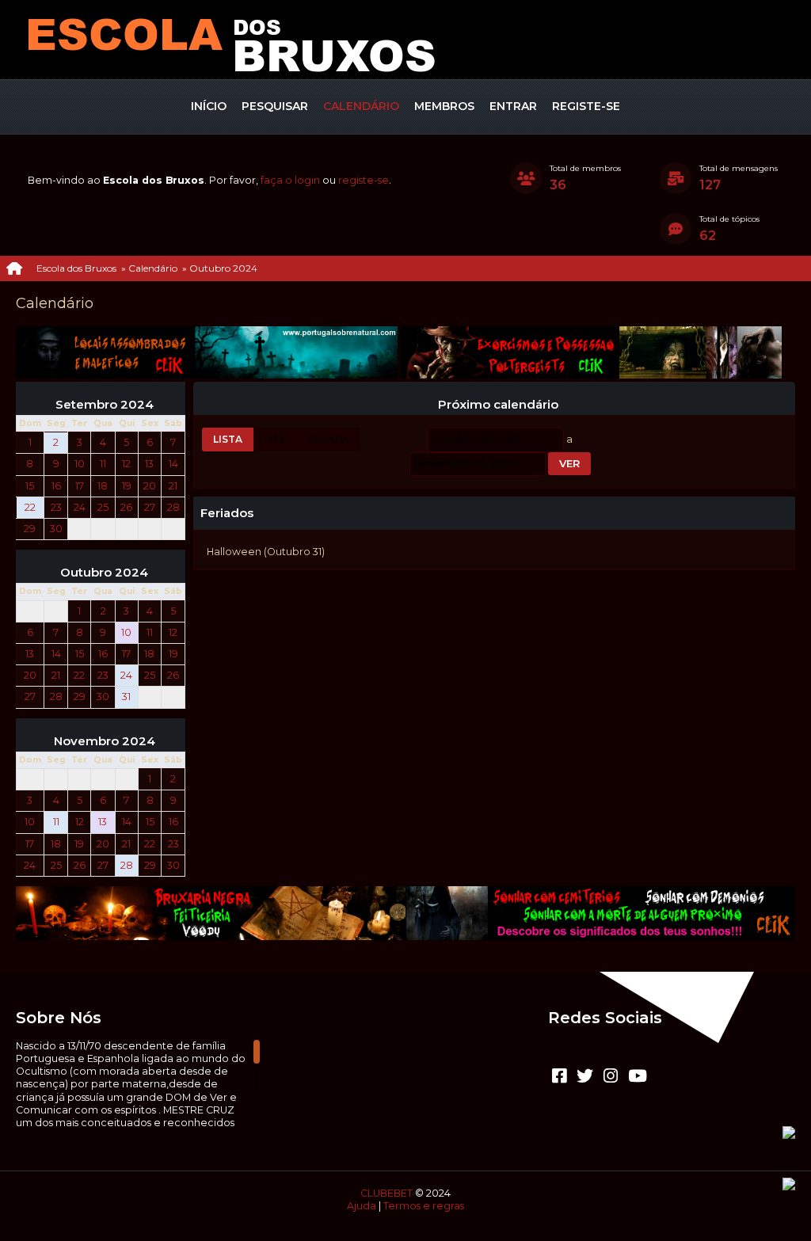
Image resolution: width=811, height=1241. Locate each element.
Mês (275, 439)
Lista (227, 439)
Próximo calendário (498, 405)
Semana (328, 439)
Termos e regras (423, 1206)
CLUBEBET (386, 1193)
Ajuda (361, 1206)
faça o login (290, 180)
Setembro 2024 (104, 405)
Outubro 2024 (104, 572)
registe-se (363, 180)
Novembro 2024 (104, 741)
